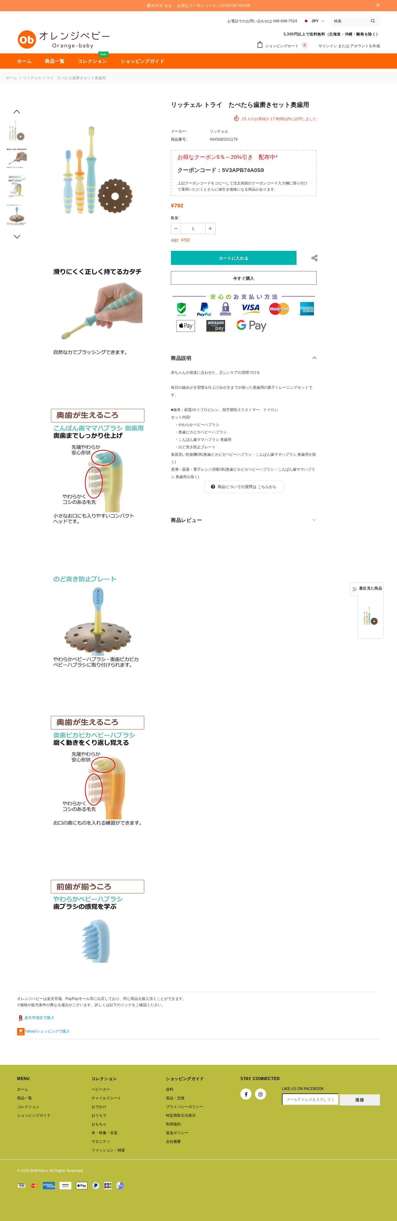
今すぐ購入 (243, 278)
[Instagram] (260, 1094)
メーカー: (179, 131)
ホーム (11, 78)
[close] (378, 5)
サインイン (328, 46)
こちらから (267, 487)
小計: (175, 240)
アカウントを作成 (365, 46)
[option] (98, 170)
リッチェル (219, 131)
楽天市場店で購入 (39, 1017)
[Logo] (63, 39)
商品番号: (179, 139)
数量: (175, 218)
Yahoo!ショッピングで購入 (47, 1031)
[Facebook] (246, 1094)
